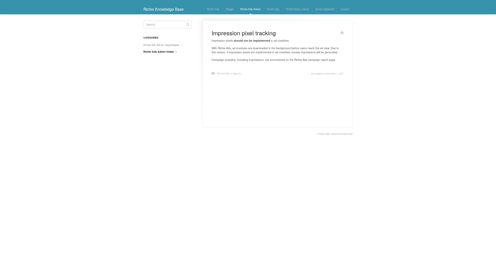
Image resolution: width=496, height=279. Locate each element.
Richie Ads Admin (250, 9)
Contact (345, 9)
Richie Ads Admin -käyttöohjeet (161, 45)
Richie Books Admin (297, 9)
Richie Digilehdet (324, 9)
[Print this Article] (342, 33)
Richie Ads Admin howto (159, 51)
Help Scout (348, 133)
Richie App (273, 9)
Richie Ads (213, 9)
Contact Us (236, 73)
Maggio (230, 9)
